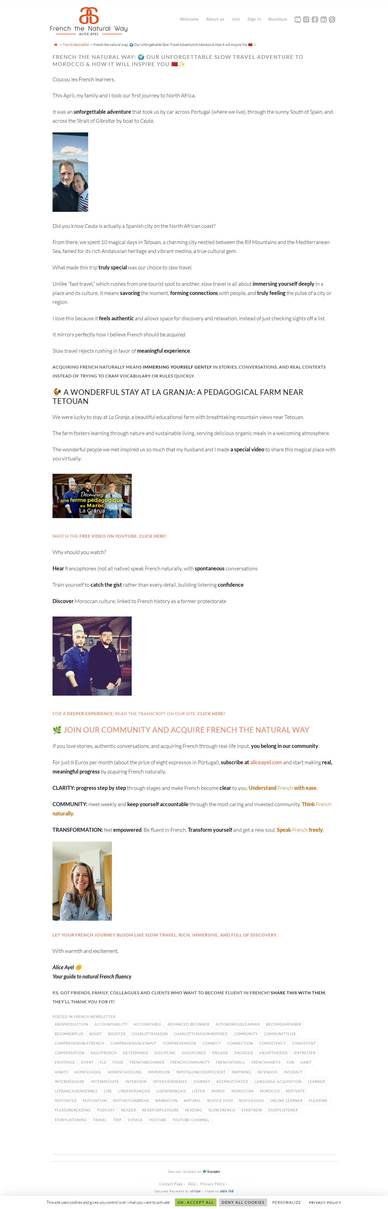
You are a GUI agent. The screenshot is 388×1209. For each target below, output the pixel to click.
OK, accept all (196, 1202)
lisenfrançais (171, 1091)
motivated (66, 1100)
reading (193, 1110)
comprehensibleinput (134, 1043)
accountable (148, 1024)
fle (103, 1062)
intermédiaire (70, 1081)
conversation (69, 1053)
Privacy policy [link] (325, 1203)
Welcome (189, 18)
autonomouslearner (238, 1024)
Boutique (277, 18)
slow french (222, 1110)
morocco (270, 1091)
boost (95, 1034)
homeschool (88, 1072)
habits (61, 1072)
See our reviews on (194, 1171)
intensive (267, 1072)
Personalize (286, 1202)
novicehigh (251, 1100)
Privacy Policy (212, 1184)
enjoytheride (273, 1053)
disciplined (194, 1053)
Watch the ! (110, 535)
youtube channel (191, 1120)
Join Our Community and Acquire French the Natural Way (187, 729)
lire (108, 1091)
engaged (243, 1053)
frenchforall (230, 1062)
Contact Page (171, 1184)
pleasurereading (73, 1110)
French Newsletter (76, 45)
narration (166, 1100)
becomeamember (283, 1024)
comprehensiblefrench (80, 1043)
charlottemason (150, 1034)
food (118, 1062)
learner (316, 1081)
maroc (218, 1091)
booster (117, 1034)
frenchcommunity (190, 1062)
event (87, 1062)
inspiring (241, 1072)
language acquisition (278, 1081)
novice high (220, 1100)
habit (306, 1062)
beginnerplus (69, 1034)
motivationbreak (131, 1100)
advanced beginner (189, 1024)
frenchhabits (266, 1062)
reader (128, 1110)
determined (135, 1053)
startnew (252, 1110)
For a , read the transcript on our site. (139, 713)
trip (117, 1120)
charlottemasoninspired (201, 1034)
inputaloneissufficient (201, 1072)
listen (198, 1091)
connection (240, 1043)
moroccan (242, 1091)
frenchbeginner (147, 1062)
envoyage (65, 1062)
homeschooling (125, 1072)
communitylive (280, 1034)
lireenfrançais (134, 1091)
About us (215, 18)
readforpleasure (160, 1110)
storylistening (71, 1120)
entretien (305, 1053)
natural (192, 1100)
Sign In (254, 18)
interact (293, 1072)
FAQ (191, 1184)
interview (136, 1081)
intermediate (105, 1081)
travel (100, 1120)
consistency (272, 1043)
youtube (158, 1120)
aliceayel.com (266, 762)
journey (201, 1081)
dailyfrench (104, 1053)
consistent (304, 1043)
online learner (286, 1100)
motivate (295, 1091)
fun (290, 1062)
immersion (159, 1072)
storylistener (283, 1110)
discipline (165, 1053)
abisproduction (71, 1024)
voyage (135, 1120)
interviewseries (170, 1081)
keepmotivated (232, 1081)
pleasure (318, 1100)
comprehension (179, 1043)
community (246, 1034)
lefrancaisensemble (76, 1091)
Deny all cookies (243, 1202)
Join (236, 18)
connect (211, 1043)
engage (220, 1053)
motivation (95, 1100)
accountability (110, 1024)
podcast (106, 1110)
